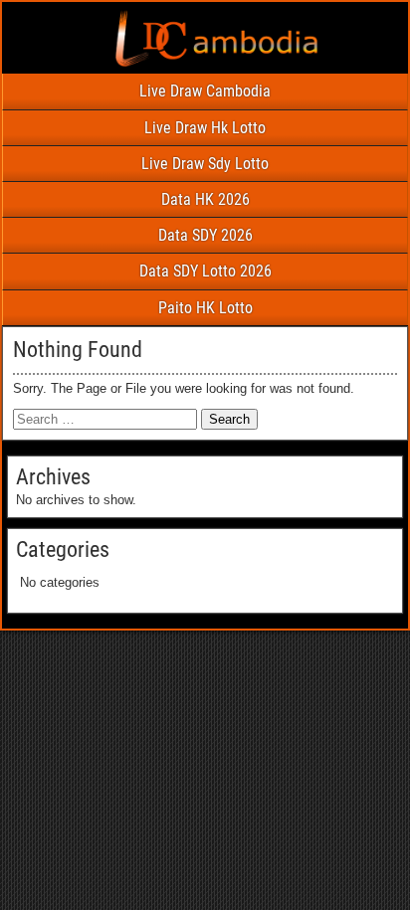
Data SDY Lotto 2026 (205, 271)
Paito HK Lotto (205, 307)
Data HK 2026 (205, 199)
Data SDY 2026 (205, 235)
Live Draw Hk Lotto (205, 127)
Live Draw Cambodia (205, 91)
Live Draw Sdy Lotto (205, 163)
